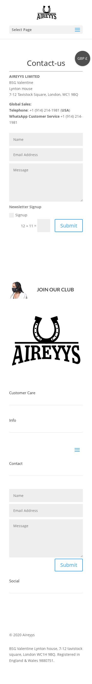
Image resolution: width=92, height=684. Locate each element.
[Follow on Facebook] (13, 610)
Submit (68, 225)
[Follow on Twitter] (23, 610)
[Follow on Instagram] (34, 610)
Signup (21, 214)
